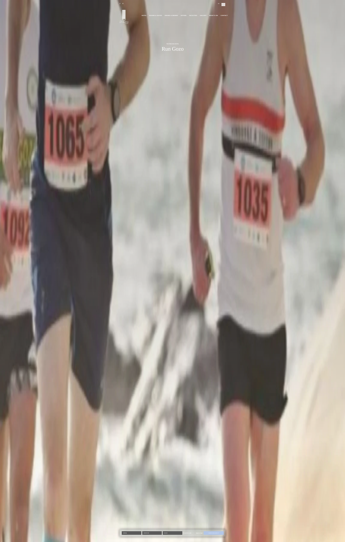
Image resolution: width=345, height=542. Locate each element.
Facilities (193, 15)
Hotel (144, 15)
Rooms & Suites (155, 15)
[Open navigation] (223, 4)
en (218, 3)
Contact (224, 15)
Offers (184, 15)
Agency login (199, 533)
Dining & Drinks (171, 15)
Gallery (203, 15)
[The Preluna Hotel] (123, 17)
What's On (213, 15)
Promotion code (187, 533)
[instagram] (122, 3)
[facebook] (120, 3)
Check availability (213, 533)
